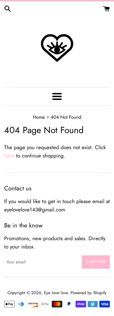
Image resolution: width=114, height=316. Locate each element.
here (9, 155)
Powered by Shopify (89, 293)
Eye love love (56, 293)
